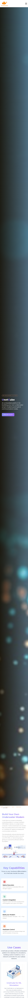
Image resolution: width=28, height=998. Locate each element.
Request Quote (8, 414)
